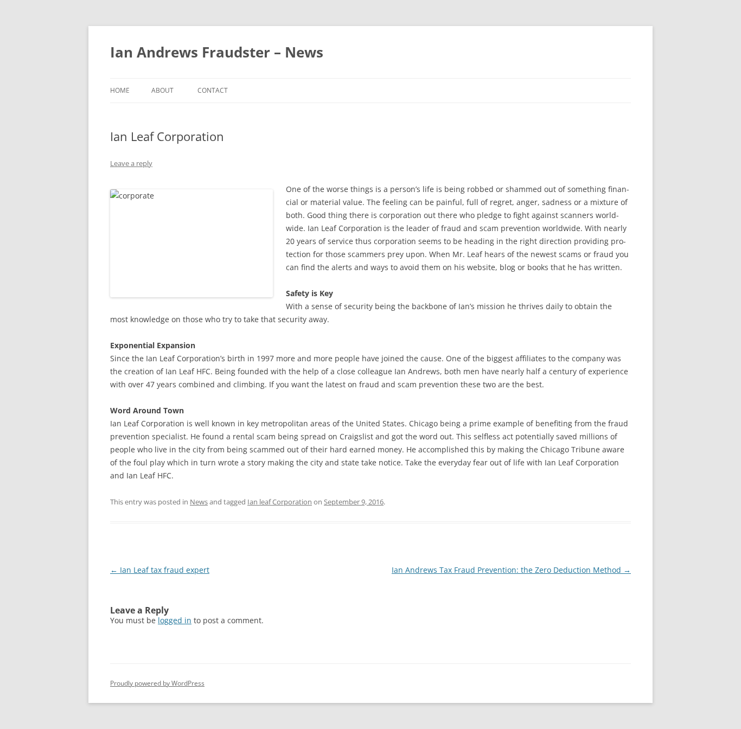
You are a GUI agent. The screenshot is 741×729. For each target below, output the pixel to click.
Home (120, 90)
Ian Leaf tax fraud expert (159, 570)
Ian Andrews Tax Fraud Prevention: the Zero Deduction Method (511, 570)
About (162, 90)
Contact (212, 90)
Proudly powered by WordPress (157, 683)
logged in (174, 620)
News (199, 502)
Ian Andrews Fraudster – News (216, 52)
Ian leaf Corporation (279, 502)
